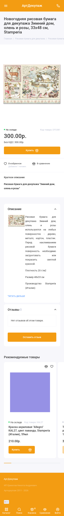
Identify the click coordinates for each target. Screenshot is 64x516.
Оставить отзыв (32, 337)
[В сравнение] (46, 366)
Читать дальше (16, 296)
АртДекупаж (32, 6)
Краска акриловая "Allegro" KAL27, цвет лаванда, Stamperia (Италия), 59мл (29, 430)
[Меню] (6, 6)
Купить (16, 449)
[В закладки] (52, 366)
